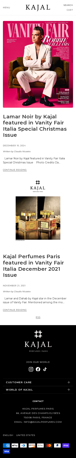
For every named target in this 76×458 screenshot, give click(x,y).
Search (68, 5)
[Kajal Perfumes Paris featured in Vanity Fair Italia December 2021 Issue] (38, 213)
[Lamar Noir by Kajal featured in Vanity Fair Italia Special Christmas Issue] (38, 64)
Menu (6, 7)
